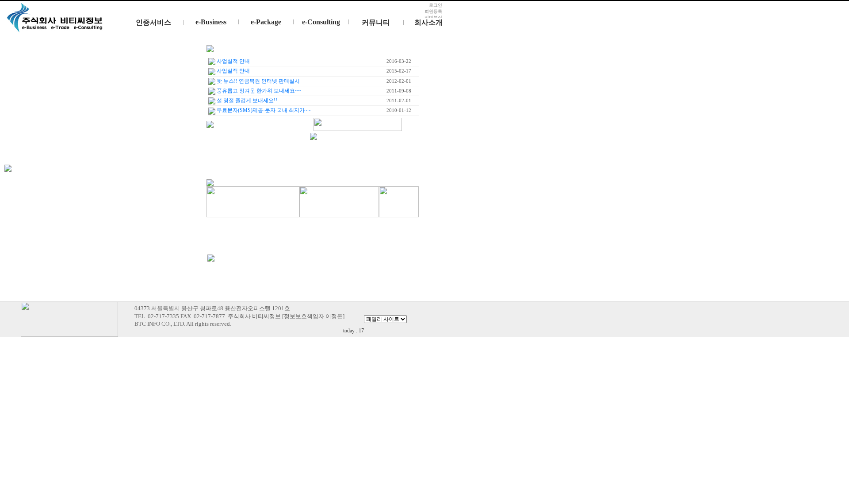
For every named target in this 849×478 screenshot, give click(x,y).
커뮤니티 (376, 22)
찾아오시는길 (448, 72)
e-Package (266, 22)
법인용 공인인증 (172, 41)
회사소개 (428, 22)
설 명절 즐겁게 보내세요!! (246, 100)
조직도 (448, 56)
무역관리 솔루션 (227, 41)
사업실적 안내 (232, 71)
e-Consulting (321, 22)
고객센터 (392, 41)
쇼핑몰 (228, 56)
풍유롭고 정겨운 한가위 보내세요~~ (258, 91)
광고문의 (392, 72)
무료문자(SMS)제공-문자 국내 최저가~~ (263, 110)
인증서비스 (153, 22)
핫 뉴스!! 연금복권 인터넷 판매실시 (257, 81)
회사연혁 (448, 41)
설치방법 (282, 41)
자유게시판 (392, 56)
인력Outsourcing (337, 41)
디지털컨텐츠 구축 (337, 56)
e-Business (210, 22)
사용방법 (282, 56)
